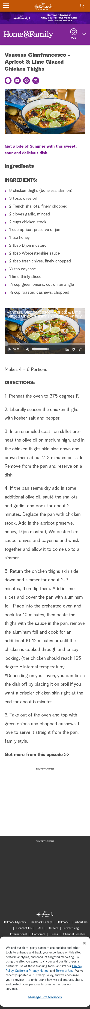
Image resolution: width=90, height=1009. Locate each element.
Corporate (38, 934)
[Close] (84, 943)
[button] (24, 331)
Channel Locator (74, 934)
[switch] (27, 349)
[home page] (43, 6)
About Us (81, 922)
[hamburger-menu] (6, 6)
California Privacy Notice (31, 970)
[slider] (45, 343)
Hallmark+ (63, 922)
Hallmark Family (41, 922)
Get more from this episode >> (37, 754)
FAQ (40, 928)
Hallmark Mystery (14, 922)
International (18, 934)
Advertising (71, 928)
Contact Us (24, 928)
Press (54, 934)
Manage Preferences (45, 997)
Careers (53, 928)
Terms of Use (64, 970)
